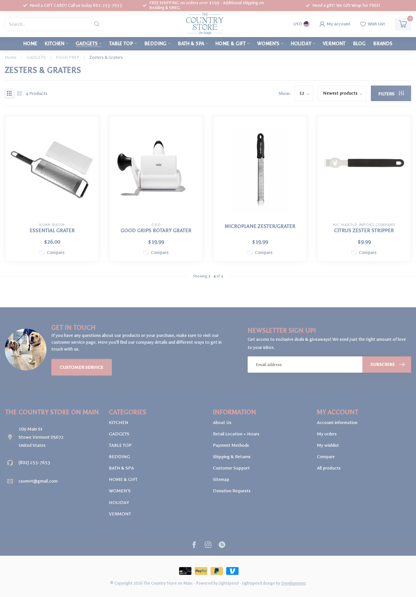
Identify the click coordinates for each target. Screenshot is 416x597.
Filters (387, 94)
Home (30, 43)
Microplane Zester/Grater (260, 226)
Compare (56, 252)
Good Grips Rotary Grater (156, 230)
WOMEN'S (268, 43)
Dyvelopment (293, 583)
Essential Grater (52, 230)
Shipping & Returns (232, 456)
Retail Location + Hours (236, 434)
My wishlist (328, 445)
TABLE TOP (121, 43)
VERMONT (334, 43)
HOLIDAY (301, 43)
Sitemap (221, 479)
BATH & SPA (191, 43)
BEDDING (155, 43)
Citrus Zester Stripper (364, 230)
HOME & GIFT (230, 43)
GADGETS (87, 43)
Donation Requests (232, 491)
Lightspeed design (258, 583)
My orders (327, 434)
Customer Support (231, 468)
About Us (222, 422)
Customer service (81, 367)
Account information (337, 422)
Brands (383, 43)
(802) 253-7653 (34, 462)
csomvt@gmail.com (38, 481)
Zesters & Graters (106, 57)
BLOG (359, 43)
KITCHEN (54, 43)
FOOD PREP (67, 57)
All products (329, 468)
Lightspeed (229, 583)
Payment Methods (231, 445)
